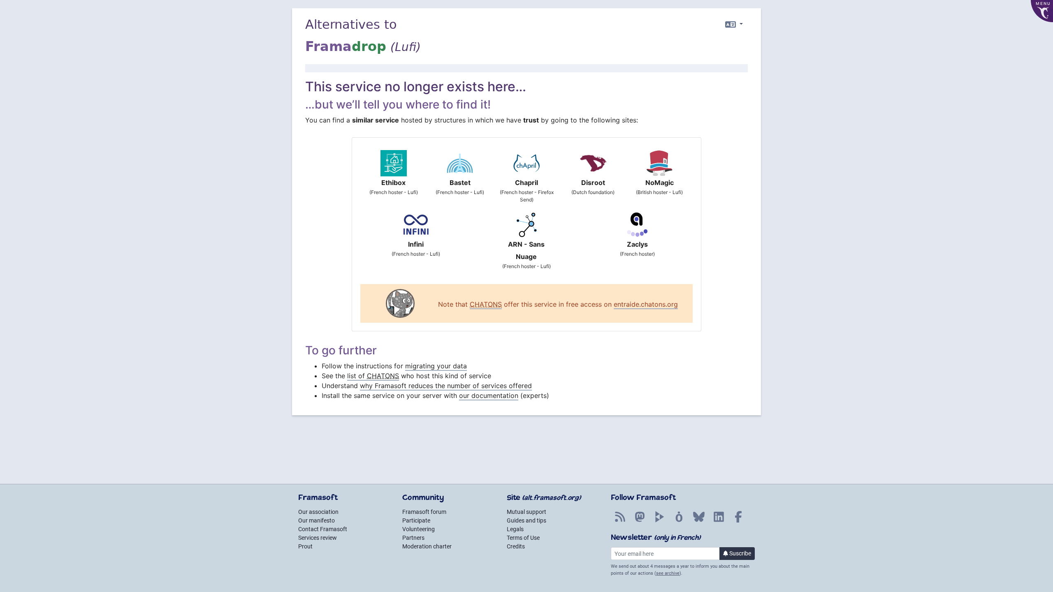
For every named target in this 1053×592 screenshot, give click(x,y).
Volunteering (418, 529)
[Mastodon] (640, 521)
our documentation (488, 395)
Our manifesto (316, 520)
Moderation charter (427, 546)
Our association (318, 512)
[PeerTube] (659, 521)
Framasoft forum (424, 512)
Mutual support (526, 512)
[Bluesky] (699, 521)
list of (373, 376)
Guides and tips (526, 520)
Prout (305, 546)
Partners (413, 537)
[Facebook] (738, 521)
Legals (515, 529)
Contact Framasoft (322, 529)
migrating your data (436, 366)
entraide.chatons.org (646, 304)
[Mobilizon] (679, 521)
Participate (416, 520)
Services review (317, 537)
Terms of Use (523, 537)
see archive (668, 573)
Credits (516, 546)
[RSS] (620, 521)
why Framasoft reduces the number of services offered (446, 386)
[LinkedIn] (719, 521)
